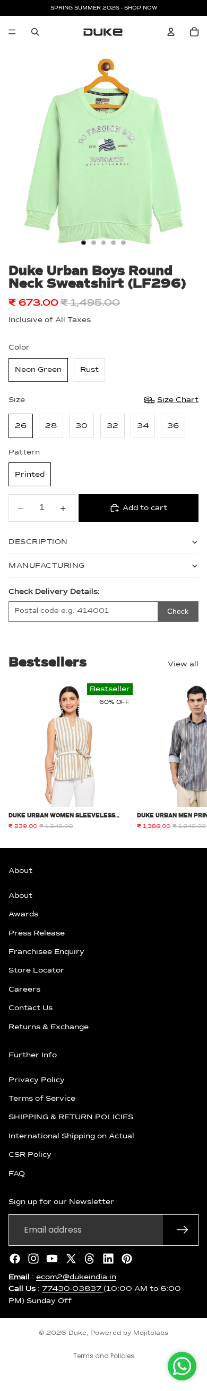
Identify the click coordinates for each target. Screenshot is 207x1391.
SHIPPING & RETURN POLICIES (70, 1117)
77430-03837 (73, 1288)
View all (183, 664)
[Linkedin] (108, 1258)
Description (38, 542)
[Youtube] (52, 1258)
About (20, 895)
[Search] (35, 31)
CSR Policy (29, 1154)
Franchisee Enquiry (46, 952)
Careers (24, 989)
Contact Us (30, 1008)
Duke (77, 1333)
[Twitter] (71, 1258)
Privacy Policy (36, 1079)
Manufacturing (46, 565)
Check (177, 611)
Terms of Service (41, 1098)
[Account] (171, 31)
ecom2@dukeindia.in (76, 1276)
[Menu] (12, 32)
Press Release (36, 933)
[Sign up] (182, 1229)
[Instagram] (33, 1258)
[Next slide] (187, 756)
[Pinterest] (126, 1258)
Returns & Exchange (48, 1026)
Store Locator (36, 970)
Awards (23, 914)
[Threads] (89, 1258)
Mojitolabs (150, 1333)
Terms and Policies (103, 1355)
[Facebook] (14, 1258)
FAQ (16, 1173)
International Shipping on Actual (71, 1135)
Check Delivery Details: (54, 591)
